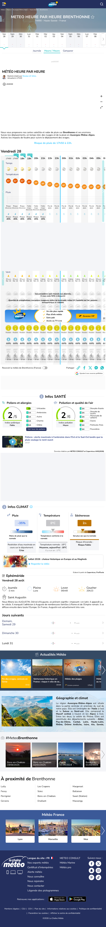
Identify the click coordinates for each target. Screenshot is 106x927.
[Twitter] (98, 863)
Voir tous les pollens (36, 429)
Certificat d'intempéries (40, 867)
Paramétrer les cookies (38, 913)
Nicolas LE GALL (29, 76)
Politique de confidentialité (90, 908)
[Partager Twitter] (90, 368)
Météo (3, 10)
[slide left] (3, 191)
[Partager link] (78, 368)
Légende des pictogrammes (43, 890)
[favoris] (92, 17)
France (9, 10)
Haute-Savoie (34, 10)
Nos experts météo (38, 862)
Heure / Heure (52, 50)
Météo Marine (67, 862)
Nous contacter (35, 885)
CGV (30, 908)
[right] (103, 39)
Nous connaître (35, 876)
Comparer (68, 50)
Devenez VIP (88, 316)
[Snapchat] (91, 870)
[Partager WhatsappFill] (102, 368)
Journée (37, 50)
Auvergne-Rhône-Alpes (20, 10)
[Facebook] (91, 863)
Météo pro (65, 867)
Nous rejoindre (35, 881)
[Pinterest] (91, 877)
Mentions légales (11, 908)
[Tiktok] (98, 877)
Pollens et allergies (19, 403)
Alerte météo (34, 872)
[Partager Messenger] (96, 368)
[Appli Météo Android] (77, 899)
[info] (31, 507)
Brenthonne (44, 10)
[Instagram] (98, 870)
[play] (12, 442)
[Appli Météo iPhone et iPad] (57, 899)
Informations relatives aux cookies (61, 908)
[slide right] (103, 191)
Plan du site (40, 908)
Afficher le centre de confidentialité (65, 913)
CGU (24, 908)
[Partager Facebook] (84, 368)
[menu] (4, 4)
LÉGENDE (9, 84)
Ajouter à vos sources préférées (91, 373)
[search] (102, 4)
